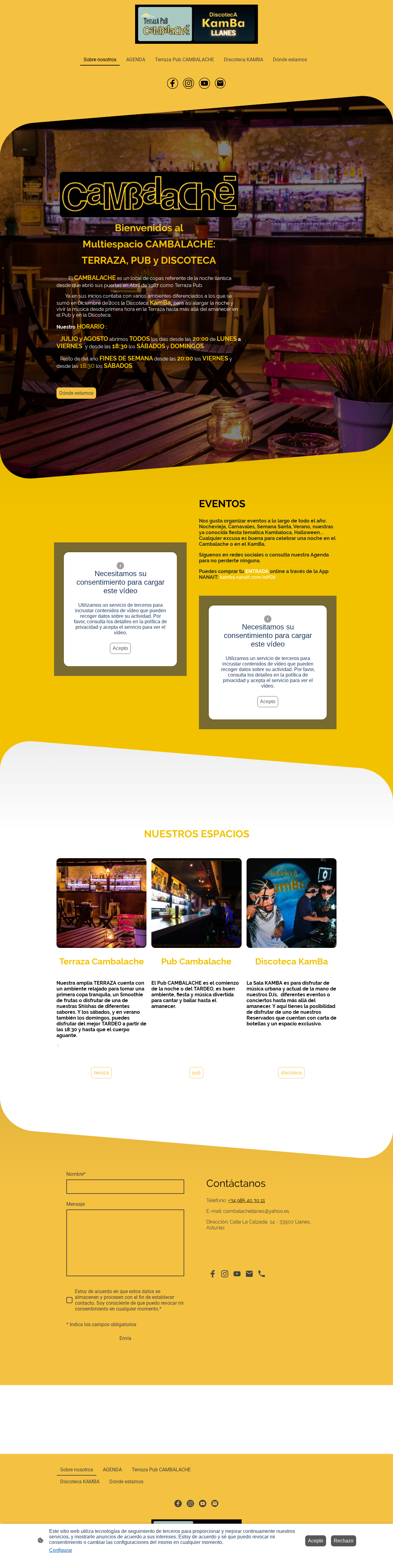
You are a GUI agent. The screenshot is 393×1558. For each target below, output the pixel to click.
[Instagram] (188, 83)
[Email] (220, 83)
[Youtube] (204, 83)
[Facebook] (172, 83)
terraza (101, 1073)
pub (196, 1073)
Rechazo (343, 1540)
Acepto (120, 648)
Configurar (60, 1550)
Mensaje (75, 1204)
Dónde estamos (76, 393)
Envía (125, 1338)
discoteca (291, 1073)
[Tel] (261, 1273)
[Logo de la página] (196, 24)
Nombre (76, 1174)
